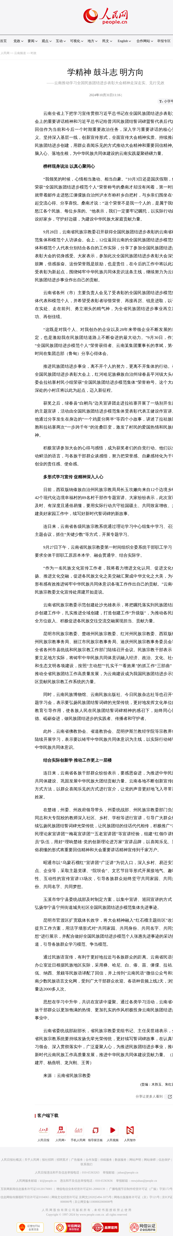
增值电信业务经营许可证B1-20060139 (80, 1189)
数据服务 (121, 1159)
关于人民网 (31, 1159)
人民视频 (113, 1140)
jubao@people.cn (128, 1172)
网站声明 (135, 1159)
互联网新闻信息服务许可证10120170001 (26, 1189)
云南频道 (20, 53)
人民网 (5, 53)
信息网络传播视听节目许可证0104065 (24, 1197)
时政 (33, 53)
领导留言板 (95, 1140)
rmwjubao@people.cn (144, 1180)
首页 (3, 41)
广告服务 (77, 1159)
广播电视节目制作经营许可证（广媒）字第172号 (141, 1189)
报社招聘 (48, 1159)
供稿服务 (106, 1159)
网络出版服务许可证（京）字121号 (137, 1197)
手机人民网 (78, 1140)
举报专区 (164, 41)
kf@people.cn (48, 1180)
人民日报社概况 (11, 1159)
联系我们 (86, 1164)
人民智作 (130, 1140)
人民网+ (60, 1140)
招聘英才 (62, 1159)
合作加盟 (91, 1159)
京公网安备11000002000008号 (93, 1201)
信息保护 (164, 1159)
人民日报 (43, 1140)
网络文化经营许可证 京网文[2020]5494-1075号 (81, 1197)
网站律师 (150, 1159)
